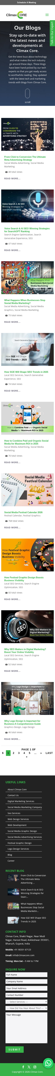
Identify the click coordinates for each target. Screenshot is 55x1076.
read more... (12, 178)
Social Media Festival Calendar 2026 (23, 512)
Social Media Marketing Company (25, 807)
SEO (31, 238)
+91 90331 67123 (22, 949)
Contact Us (13, 795)
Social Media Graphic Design (22, 831)
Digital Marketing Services (21, 801)
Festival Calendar (13, 515)
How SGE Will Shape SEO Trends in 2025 (26, 372)
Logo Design (28, 727)
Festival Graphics (31, 515)
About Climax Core (17, 789)
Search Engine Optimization (18, 234)
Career (11, 860)
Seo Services (14, 813)
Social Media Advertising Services (25, 837)
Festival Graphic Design (20, 843)
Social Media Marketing (27, 309)
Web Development (17, 825)
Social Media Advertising (16, 163)
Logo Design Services (18, 848)
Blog (10, 854)
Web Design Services (18, 819)
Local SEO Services (13, 375)
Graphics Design (12, 727)
